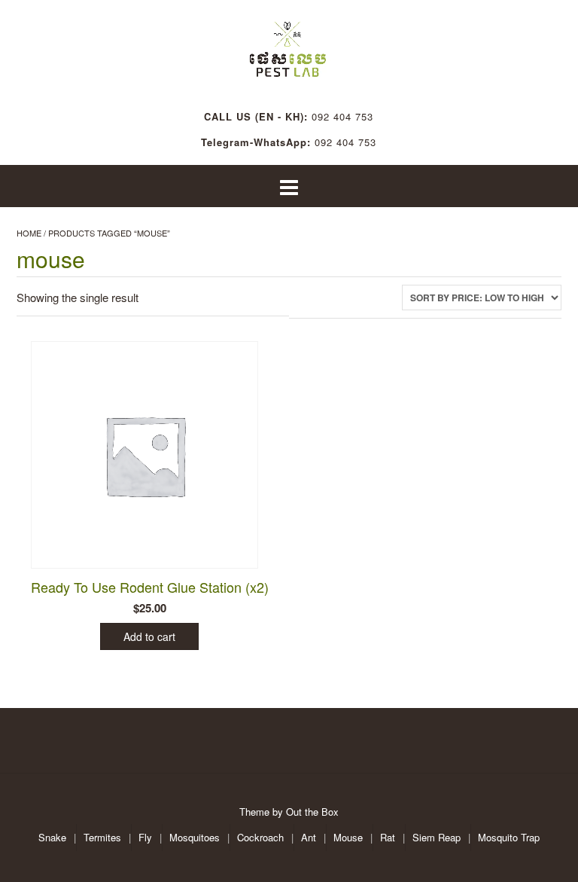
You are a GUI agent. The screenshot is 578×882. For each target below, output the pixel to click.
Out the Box (312, 811)
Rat (387, 837)
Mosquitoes (194, 837)
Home (29, 233)
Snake (52, 837)
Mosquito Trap (509, 837)
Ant (308, 837)
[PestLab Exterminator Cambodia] (289, 45)
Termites (102, 837)
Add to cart (149, 636)
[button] (289, 186)
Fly (145, 837)
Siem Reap (436, 837)
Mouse (348, 837)
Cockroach (260, 837)
